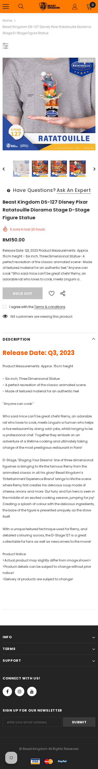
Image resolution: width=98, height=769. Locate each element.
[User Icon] (75, 6)
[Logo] (49, 6)
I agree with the (21, 307)
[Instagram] (19, 691)
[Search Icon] (21, 6)
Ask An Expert (74, 190)
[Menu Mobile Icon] (6, 6)
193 (12, 316)
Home (7, 20)
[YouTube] (32, 691)
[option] (49, 104)
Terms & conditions (49, 307)
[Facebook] (7, 691)
